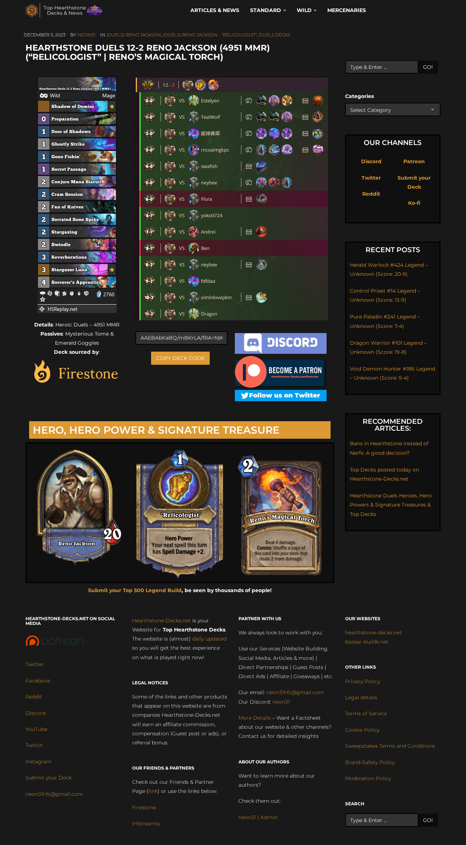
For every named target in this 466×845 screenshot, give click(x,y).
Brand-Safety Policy (370, 762)
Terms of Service (366, 713)
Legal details (361, 697)
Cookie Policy (362, 730)
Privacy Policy (362, 681)
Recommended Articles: (393, 425)
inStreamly (146, 823)
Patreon (414, 161)
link (153, 791)
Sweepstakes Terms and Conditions (390, 746)
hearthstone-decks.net (373, 632)
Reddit (371, 194)
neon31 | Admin (257, 817)
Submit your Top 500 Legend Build (135, 590)
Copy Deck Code (180, 358)
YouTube (36, 729)
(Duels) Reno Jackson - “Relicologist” (210, 35)
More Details (254, 718)
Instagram (38, 761)
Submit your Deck (48, 777)
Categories (359, 96)
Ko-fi (414, 203)
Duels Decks (274, 35)
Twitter (371, 178)
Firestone (144, 807)
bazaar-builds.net (366, 641)
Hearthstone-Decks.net (161, 620)
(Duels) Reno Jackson (133, 35)
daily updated (209, 638)
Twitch (34, 745)
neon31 (86, 35)
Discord (371, 161)
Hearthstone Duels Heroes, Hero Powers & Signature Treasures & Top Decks (391, 504)
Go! (428, 67)
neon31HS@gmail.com (54, 794)
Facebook (37, 680)
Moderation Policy (368, 778)
